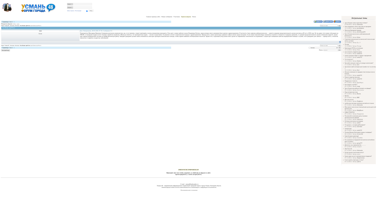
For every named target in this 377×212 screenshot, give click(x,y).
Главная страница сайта (153, 16)
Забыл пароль (70, 10)
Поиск (194, 16)
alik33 (358, 123)
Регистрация (78, 10)
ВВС (358, 97)
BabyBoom (360, 110)
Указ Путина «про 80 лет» (25, 25)
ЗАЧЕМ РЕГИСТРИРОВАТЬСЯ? (188, 169)
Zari (358, 64)
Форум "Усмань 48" (5, 25)
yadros (359, 161)
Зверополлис (361, 158)
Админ (18, 24)
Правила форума (186, 16)
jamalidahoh (360, 28)
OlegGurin (360, 101)
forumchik (360, 134)
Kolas (358, 37)
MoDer (14, 24)
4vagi (358, 86)
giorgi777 (359, 143)
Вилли (359, 94)
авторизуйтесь (197, 174)
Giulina (359, 61)
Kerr (358, 70)
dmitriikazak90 (361, 32)
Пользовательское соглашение (189, 190)
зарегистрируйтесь (181, 174)
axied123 (359, 53)
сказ (40, 31)
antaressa (360, 119)
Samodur (359, 126)
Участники (176, 16)
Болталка (12, 25)
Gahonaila (360, 24)
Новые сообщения (166, 16)
